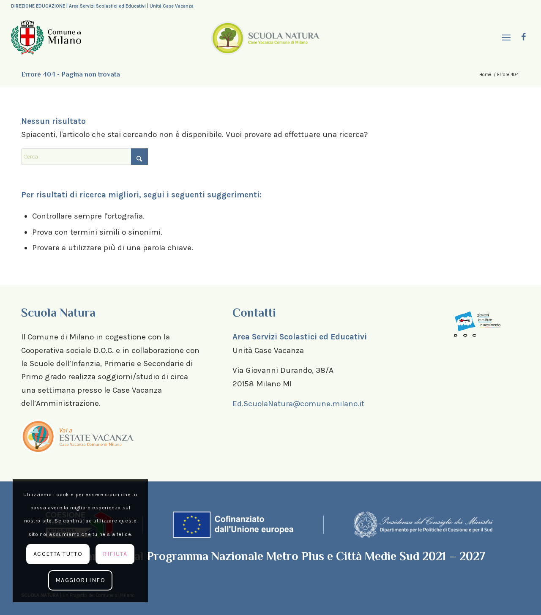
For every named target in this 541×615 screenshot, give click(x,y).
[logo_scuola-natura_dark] (265, 38)
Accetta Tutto (57, 554)
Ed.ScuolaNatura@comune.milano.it (298, 403)
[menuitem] (505, 38)
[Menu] (505, 38)
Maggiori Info (80, 580)
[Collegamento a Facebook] (523, 37)
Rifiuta (115, 554)
